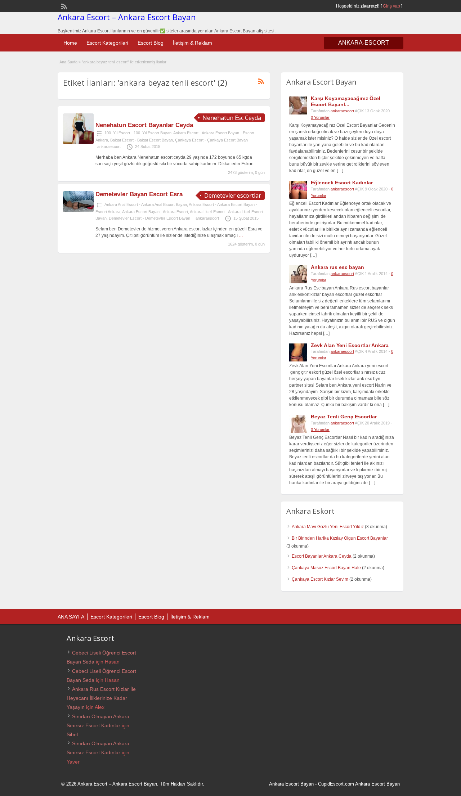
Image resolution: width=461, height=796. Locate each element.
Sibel (72, 734)
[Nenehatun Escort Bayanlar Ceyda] (78, 142)
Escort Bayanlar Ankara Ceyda (322, 556)
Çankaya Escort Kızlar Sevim (320, 579)
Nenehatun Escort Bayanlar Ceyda (144, 125)
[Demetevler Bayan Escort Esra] (78, 210)
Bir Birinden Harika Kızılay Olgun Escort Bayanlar (340, 538)
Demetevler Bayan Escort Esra (139, 194)
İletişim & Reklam (192, 43)
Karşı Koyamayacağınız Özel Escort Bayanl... (345, 101)
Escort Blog (151, 43)
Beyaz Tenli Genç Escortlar (344, 416)
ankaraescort (109, 146)
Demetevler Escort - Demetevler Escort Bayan (149, 218)
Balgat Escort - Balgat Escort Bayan (141, 140)
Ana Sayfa (68, 62)
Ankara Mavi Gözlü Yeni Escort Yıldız (328, 526)
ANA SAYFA (71, 617)
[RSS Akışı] (63, 6)
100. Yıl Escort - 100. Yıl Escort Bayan (137, 133)
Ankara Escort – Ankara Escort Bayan (127, 17)
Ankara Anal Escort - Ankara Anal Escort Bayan (145, 204)
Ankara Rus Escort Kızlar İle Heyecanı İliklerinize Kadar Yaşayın (101, 698)
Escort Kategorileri (107, 43)
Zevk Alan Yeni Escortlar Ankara (350, 345)
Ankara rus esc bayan (337, 267)
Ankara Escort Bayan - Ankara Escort (155, 212)
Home (70, 43)
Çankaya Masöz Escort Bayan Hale (326, 567)
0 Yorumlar (320, 117)
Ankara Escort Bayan (291, 784)
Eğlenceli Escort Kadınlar (342, 182)
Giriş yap (391, 6)
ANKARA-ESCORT (363, 43)
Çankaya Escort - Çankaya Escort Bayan (211, 140)
